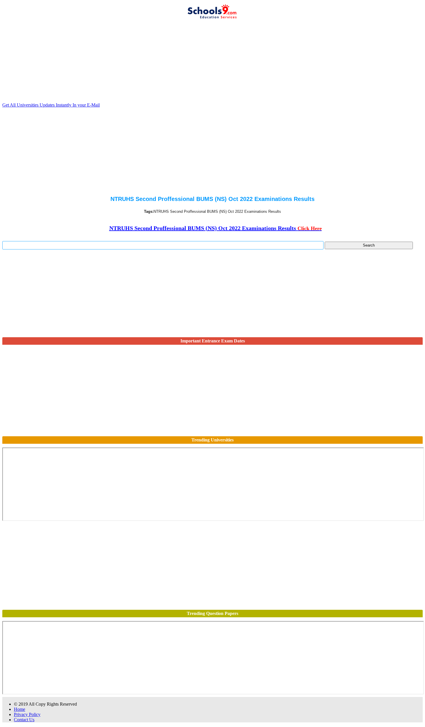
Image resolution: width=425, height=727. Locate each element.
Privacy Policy (27, 714)
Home (19, 709)
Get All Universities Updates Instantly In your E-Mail (51, 104)
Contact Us (24, 719)
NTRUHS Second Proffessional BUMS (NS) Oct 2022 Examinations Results (215, 228)
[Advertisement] (175, 62)
